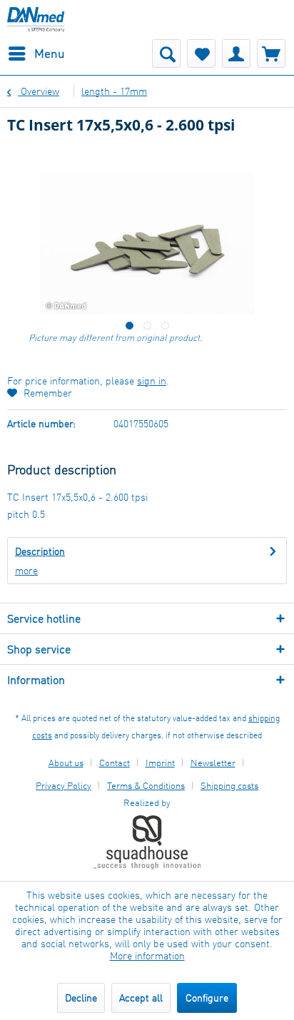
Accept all (141, 997)
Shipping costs (229, 785)
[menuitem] (36, 53)
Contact (114, 762)
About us (66, 762)
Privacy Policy (63, 785)
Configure (207, 997)
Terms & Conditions (146, 785)
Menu (49, 53)
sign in (151, 380)
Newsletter (213, 762)
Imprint (160, 762)
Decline (81, 997)
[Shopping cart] (271, 53)
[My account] (236, 53)
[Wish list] (201, 53)
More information (147, 955)
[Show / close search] (166, 53)
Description (40, 551)
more (26, 570)
